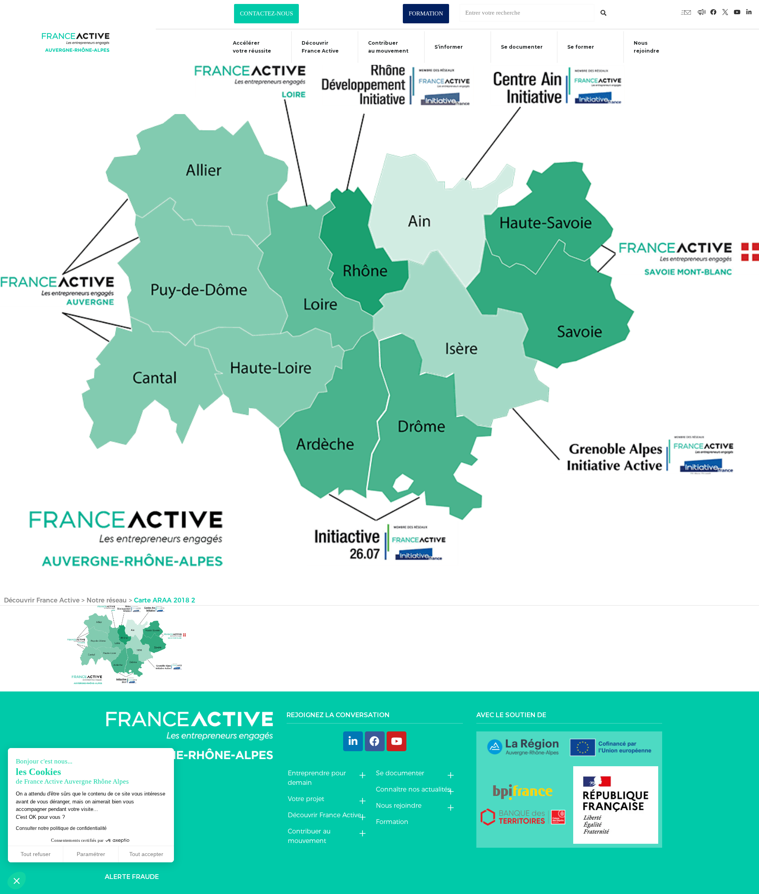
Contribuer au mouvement (388, 47)
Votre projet (306, 799)
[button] (266, 13)
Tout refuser (36, 854)
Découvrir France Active (320, 47)
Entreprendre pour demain (317, 777)
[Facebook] (375, 741)
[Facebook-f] (702, 12)
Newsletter (128, 822)
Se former (580, 47)
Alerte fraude (132, 877)
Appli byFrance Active (131, 782)
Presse (117, 840)
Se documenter (522, 47)
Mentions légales (139, 858)
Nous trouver (132, 804)
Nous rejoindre (646, 47)
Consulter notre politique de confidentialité (61, 828)
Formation (392, 822)
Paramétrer (91, 854)
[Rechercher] (603, 13)
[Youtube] (686, 12)
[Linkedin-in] (749, 12)
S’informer (448, 47)
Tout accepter (146, 854)
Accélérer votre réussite (252, 47)
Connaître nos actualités (413, 789)
